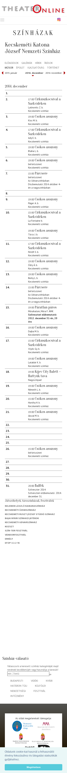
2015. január (11, 73)
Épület (20, 68)
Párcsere (41, 173)
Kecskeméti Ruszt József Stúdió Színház (30, 514)
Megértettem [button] (33, 767)
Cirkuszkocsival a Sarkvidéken (44, 101)
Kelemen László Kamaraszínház (25, 506)
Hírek (38, 63)
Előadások (12, 63)
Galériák (26, 63)
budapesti (16, 681)
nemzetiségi (18, 691)
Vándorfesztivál (15, 535)
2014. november (54, 73)
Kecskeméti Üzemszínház (20, 510)
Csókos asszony (46, 116)
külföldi (40, 686)
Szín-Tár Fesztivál (16, 531)
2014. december (34, 73)
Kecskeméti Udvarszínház (21, 522)
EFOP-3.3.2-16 (12, 543)
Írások (48, 63)
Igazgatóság (35, 68)
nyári (49, 681)
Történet (53, 68)
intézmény (17, 696)
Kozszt (9, 527)
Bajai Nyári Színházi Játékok (22, 518)
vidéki (34, 681)
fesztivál (39, 691)
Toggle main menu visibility (2, 19)
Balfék (39, 486)
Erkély (9, 539)
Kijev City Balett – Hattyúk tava (44, 373)
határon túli (18, 686)
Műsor (9, 68)
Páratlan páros (46, 307)
